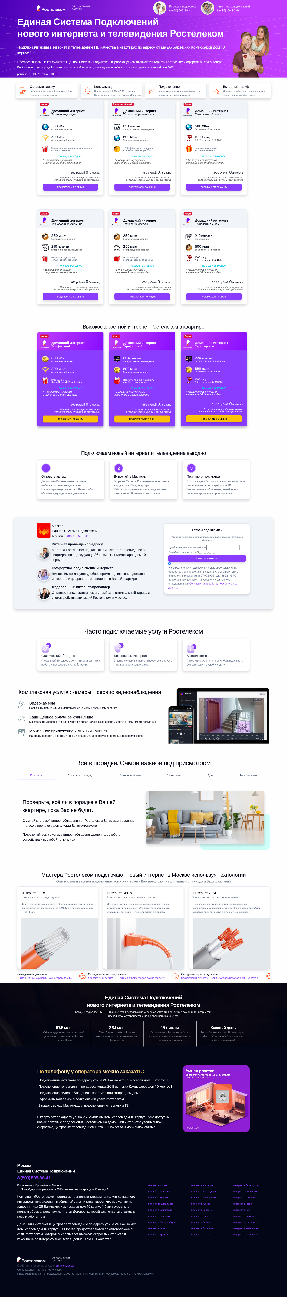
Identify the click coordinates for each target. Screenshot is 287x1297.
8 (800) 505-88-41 (180, 10)
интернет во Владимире (160, 1203)
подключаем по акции (70, 187)
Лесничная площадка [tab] (81, 775)
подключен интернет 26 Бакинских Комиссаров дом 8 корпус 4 (212, 978)
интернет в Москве (157, 1185)
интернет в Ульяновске (245, 1222)
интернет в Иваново (158, 1228)
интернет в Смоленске (245, 1191)
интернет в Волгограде (159, 1210)
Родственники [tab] (248, 775)
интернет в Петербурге (245, 1185)
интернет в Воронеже (159, 1216)
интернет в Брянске (158, 1197)
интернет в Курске (200, 1203)
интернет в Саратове (202, 1228)
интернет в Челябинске (245, 1234)
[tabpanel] (143, 820)
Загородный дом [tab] (130, 775)
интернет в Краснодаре (203, 1191)
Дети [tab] (211, 775)
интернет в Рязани (200, 1222)
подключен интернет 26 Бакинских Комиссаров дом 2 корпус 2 (119, 978)
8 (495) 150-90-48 (228, 10)
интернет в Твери (242, 1203)
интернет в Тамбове (244, 1197)
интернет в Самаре (201, 1234)
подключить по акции (70, 419)
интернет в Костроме (202, 1185)
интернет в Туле (242, 1210)
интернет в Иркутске (158, 1234)
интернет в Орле (199, 1216)
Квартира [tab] (36, 775)
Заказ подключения (207, 558)
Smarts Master (64, 1265)
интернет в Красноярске (204, 1197)
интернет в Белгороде (159, 1191)
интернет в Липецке (201, 1210)
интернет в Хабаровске (245, 1228)
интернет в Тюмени (243, 1216)
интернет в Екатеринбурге (161, 1222)
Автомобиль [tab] (174, 775)
